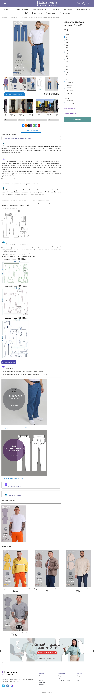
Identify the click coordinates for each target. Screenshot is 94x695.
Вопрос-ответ (62, 675)
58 (67, 59)
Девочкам (55, 9)
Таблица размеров (70, 108)
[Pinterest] (39, 125)
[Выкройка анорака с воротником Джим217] (15, 568)
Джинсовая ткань (10, 120)
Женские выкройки (40, 9)
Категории (13, 17)
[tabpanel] (31, 84)
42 (67, 37)
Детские (41, 680)
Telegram (79, 675)
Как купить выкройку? (71, 113)
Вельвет (21, 120)
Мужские (42, 682)
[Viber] (31, 125)
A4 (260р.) (69, 100)
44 (67, 40)
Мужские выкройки (84, 9)
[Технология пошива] (24, 425)
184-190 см (69, 90)
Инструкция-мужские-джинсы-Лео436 (14, 428)
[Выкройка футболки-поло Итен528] (15, 612)
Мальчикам (68, 9)
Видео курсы (37, 13)
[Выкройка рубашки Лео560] (78, 568)
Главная (4, 17)
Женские (42, 678)
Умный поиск (7, 9)
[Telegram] (36, 125)
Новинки (42, 684)
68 (67, 72)
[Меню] (5, 3)
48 (67, 45)
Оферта (60, 678)
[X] (28, 125)
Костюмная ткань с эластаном (36, 120)
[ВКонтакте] (23, 125)
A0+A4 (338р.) (70, 103)
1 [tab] (46, 660)
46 (67, 42)
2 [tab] (48, 660)
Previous (3, 84)
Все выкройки (22, 9)
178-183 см (69, 88)
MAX (78, 680)
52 (67, 50)
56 (67, 56)
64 (67, 67)
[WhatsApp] (34, 125)
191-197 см (69, 93)
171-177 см (69, 85)
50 (67, 48)
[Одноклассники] (26, 125)
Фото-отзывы (65, 13)
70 (67, 75)
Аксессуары (50, 13)
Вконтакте (80, 678)
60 (67, 61)
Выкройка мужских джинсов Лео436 (48, 17)
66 (67, 69)
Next (59, 84)
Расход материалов (8, 362)
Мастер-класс (53, 120)
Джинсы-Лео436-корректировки (12, 478)
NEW (26, 13)
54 (67, 53)
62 (67, 64)
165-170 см (69, 82)
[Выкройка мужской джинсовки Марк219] (47, 568)
